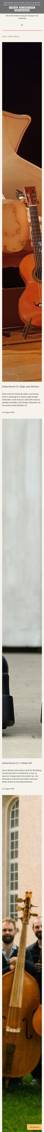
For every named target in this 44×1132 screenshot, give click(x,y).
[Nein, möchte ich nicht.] (41, 7)
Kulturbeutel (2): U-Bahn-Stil (17, 763)
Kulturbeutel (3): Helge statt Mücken (20, 386)
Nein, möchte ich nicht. (27, 7)
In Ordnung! (13, 7)
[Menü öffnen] (22, 25)
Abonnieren (34, 1127)
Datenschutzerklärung (22, 10)
